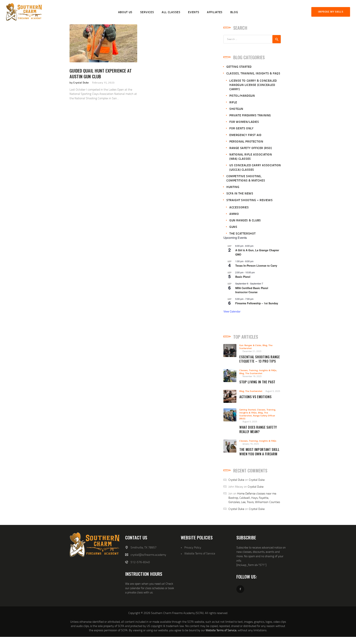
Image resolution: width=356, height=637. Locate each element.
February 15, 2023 (103, 82)
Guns (233, 227)
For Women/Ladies (244, 121)
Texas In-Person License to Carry (256, 265)
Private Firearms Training (250, 115)
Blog (265, 345)
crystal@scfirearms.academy (148, 555)
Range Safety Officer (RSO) (250, 148)
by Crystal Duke (80, 82)
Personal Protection (246, 141)
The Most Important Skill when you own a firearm (259, 451)
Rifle (233, 102)
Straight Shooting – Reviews (249, 200)
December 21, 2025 (252, 351)
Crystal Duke (236, 480)
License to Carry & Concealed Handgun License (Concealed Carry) (253, 84)
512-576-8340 (140, 562)
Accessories (239, 207)
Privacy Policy (192, 547)
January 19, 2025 (251, 443)
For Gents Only (241, 128)
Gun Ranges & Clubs (245, 220)
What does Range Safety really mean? (258, 429)
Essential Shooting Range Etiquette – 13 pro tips (259, 359)
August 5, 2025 (273, 391)
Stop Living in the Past (257, 382)
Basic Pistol (242, 277)
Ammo (234, 214)
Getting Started (239, 66)
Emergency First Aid (245, 135)
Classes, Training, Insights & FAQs (253, 73)
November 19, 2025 (252, 376)
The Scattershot (242, 233)
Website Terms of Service (199, 553)
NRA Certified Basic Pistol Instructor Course (251, 290)
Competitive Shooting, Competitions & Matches (245, 178)
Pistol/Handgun (242, 95)
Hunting (232, 187)
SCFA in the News (239, 193)
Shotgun (236, 109)
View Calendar (231, 311)
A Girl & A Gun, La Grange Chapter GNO (257, 252)
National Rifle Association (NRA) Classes (250, 156)
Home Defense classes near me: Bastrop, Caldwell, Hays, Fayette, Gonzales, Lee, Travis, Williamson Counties (254, 497)
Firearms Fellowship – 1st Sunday (256, 303)
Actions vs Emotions (255, 397)
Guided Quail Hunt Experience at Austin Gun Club (101, 73)
